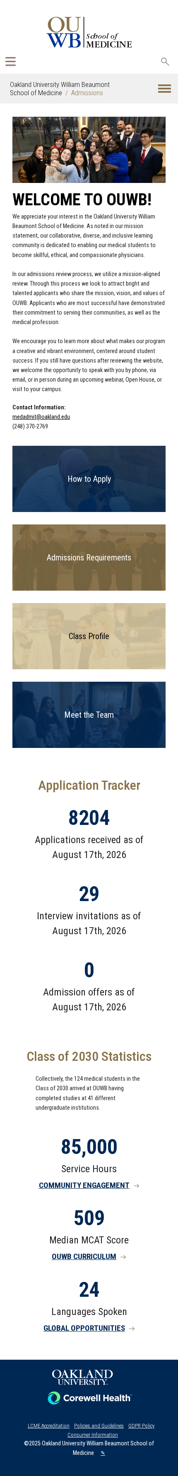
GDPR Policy (141, 1426)
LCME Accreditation (49, 1426)
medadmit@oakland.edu (41, 417)
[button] (164, 89)
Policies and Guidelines (99, 1426)
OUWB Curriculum (84, 1256)
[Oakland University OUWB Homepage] (89, 32)
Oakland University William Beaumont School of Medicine (60, 88)
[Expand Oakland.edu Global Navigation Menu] (10, 61)
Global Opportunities (84, 1328)
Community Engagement (84, 1185)
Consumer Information (92, 1435)
